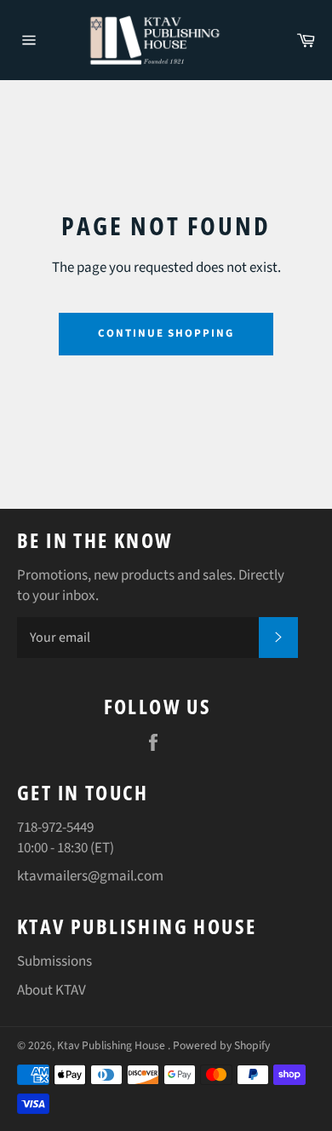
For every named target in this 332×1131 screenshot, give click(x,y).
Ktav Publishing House (112, 1045)
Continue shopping (166, 333)
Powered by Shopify (221, 1045)
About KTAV (51, 990)
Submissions (54, 961)
